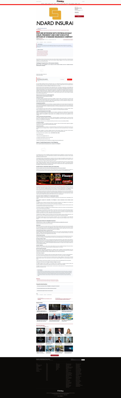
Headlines (76, 3)
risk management (41, 294)
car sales (55, 186)
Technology (58, 3)
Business (49, 3)
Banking (55, 3)
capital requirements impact (43, 143)
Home (37, 29)
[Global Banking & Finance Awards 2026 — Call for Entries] (54, 179)
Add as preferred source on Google (68, 39)
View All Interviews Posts (54, 355)
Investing (61, 3)
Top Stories (42, 3)
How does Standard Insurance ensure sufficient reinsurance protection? (46, 288)
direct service (66, 227)
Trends (79, 3)
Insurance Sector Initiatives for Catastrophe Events (42, 54)
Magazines (72, 3)
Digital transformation (49, 294)
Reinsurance (45, 294)
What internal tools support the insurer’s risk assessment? (45, 290)
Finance (52, 3)
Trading (64, 3)
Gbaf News (41, 38)
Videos (67, 3)
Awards (70, 3)
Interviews (46, 3)
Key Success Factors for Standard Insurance (42, 55)
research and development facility (51, 242)
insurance (38, 294)
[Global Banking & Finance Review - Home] (60, 1)
